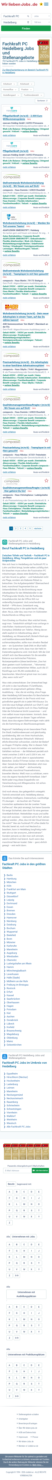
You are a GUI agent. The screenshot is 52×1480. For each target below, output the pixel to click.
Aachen (10, 1016)
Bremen (11, 910)
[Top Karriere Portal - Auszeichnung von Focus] (26, 1151)
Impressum (23, 1437)
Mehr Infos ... (37, 1465)
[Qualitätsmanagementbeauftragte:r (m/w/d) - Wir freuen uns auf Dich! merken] (46, 398)
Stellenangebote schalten (29, 1414)
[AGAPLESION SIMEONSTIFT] (12, 216)
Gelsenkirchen (14, 1044)
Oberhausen (13, 1002)
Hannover (12, 917)
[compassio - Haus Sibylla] (12, 356)
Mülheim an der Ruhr (17, 981)
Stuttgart (11, 892)
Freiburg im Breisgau (17, 984)
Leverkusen (13, 974)
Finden (26, 28)
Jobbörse (30, 1472)
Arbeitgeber (23, 1419)
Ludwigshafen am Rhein (19, 963)
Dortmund (12, 903)
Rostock (11, 988)
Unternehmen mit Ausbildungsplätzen (26, 1294)
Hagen (10, 1006)
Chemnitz (12, 960)
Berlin (10, 875)
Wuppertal (12, 931)
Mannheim (12, 949)
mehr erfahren (9, 135)
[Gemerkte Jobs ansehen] (41, 4)
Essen (10, 907)
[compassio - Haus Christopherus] (12, 481)
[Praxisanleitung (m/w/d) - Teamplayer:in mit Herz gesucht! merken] (46, 440)
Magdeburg (13, 1034)
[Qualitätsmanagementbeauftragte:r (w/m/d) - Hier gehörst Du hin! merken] (46, 481)
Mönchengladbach (16, 970)
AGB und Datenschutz (27, 1432)
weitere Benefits (29, 131)
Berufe (11, 1184)
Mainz (10, 1041)
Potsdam (11, 1009)
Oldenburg (12, 1037)
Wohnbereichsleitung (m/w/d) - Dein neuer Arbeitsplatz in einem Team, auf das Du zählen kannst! (26, 316)
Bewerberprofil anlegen (28, 1423)
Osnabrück (12, 1020)
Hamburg (12, 878)
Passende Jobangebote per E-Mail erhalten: (26, 1166)
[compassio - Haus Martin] (12, 264)
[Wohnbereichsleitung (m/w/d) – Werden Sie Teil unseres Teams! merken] (46, 216)
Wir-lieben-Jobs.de (26, 1441)
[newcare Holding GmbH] (12, 109)
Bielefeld (11, 935)
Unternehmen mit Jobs (23, 1236)
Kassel (10, 995)
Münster (11, 942)
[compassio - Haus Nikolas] (12, 441)
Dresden (11, 914)
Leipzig (10, 900)
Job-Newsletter (41, 1170)
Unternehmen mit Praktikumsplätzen (26, 1354)
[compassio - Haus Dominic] (12, 176)
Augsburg (12, 953)
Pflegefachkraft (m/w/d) (15, 151)
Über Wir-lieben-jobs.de (28, 1428)
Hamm (10, 967)
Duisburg (11, 924)
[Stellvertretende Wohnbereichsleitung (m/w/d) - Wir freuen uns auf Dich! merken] (46, 176)
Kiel (9, 1013)
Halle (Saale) (13, 977)
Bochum (11, 928)
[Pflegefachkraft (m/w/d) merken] (46, 144)
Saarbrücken (13, 999)
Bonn (9, 939)
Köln (9, 886)
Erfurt (10, 992)
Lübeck (10, 1023)
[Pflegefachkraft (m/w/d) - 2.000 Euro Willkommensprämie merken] (46, 109)
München (11, 882)
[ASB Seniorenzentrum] (12, 307)
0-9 (16, 1275)
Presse (35, 1437)
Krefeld (10, 1027)
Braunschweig (14, 1030)
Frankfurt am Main (16, 889)
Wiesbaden (12, 956)
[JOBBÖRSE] (19, 4)
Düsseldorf (12, 896)
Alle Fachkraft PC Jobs (19, 1126)
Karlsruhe (12, 946)
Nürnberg (12, 921)
